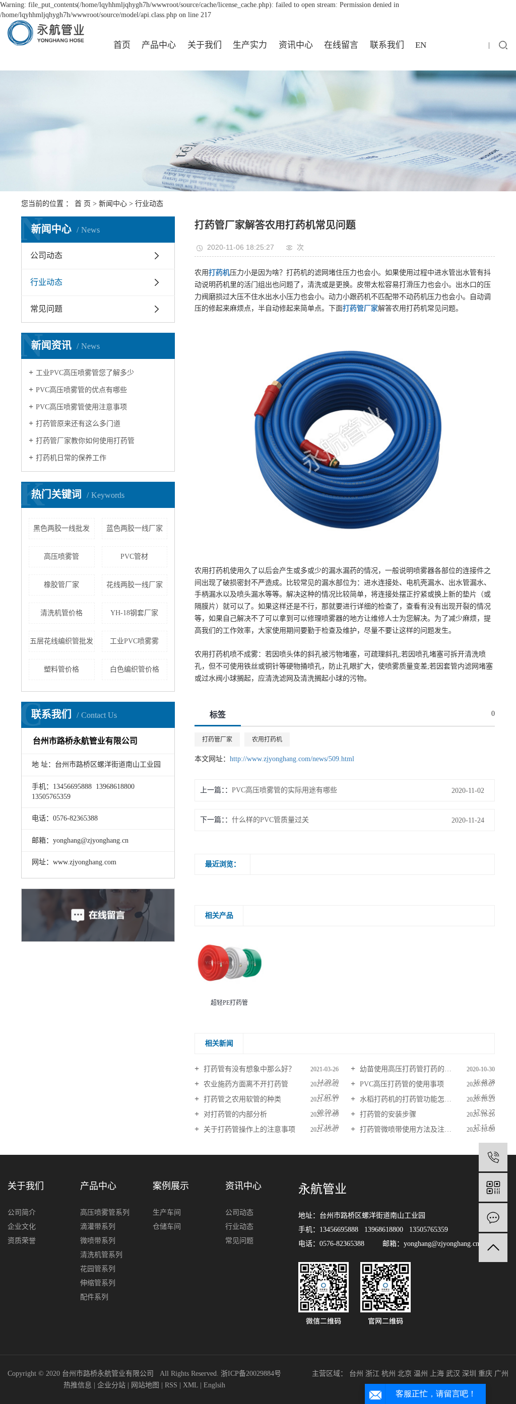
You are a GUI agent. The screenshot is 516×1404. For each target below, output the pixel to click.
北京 (405, 1373)
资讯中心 (296, 45)
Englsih (214, 1385)
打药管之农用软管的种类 (241, 1099)
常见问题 (46, 309)
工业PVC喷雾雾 (134, 641)
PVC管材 (134, 556)
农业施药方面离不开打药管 (245, 1084)
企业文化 (22, 1226)
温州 (421, 1373)
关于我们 (204, 45)
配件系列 (94, 1297)
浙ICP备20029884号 (251, 1373)
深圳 (469, 1373)
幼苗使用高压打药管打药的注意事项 (415, 1069)
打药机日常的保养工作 (71, 458)
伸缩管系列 (97, 1283)
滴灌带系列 (97, 1226)
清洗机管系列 (101, 1255)
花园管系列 (97, 1269)
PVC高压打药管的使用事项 (401, 1084)
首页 (122, 45)
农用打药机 (267, 739)
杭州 (388, 1373)
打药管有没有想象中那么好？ (248, 1069)
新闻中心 (113, 203)
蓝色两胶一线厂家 (134, 528)
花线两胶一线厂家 (134, 584)
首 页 (83, 203)
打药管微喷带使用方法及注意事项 (412, 1129)
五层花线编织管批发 (61, 641)
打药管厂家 (217, 739)
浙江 (372, 1373)
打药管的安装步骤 (387, 1114)
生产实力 (250, 45)
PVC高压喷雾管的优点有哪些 (81, 390)
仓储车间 (167, 1226)
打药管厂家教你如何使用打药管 (85, 441)
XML (190, 1385)
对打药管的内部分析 (234, 1114)
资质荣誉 (22, 1240)
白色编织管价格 (134, 669)
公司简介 (22, 1212)
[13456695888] (493, 1157)
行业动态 (149, 203)
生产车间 (167, 1212)
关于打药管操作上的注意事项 (248, 1129)
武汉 (453, 1373)
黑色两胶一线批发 (61, 528)
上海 (437, 1373)
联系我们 (387, 45)
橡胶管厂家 (61, 584)
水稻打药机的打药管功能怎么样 (408, 1099)
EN (420, 45)
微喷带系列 (97, 1240)
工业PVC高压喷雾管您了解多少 (85, 373)
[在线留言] (493, 1217)
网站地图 (145, 1385)
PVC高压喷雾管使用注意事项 (81, 407)
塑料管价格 (61, 669)
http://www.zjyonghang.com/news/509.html (292, 759)
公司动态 (46, 255)
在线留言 (341, 45)
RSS (171, 1385)
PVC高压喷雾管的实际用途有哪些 (284, 790)
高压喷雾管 (61, 556)
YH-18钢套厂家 (134, 613)
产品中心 (159, 45)
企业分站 (111, 1385)
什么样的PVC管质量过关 (270, 820)
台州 (356, 1373)
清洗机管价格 (61, 613)
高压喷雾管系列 (105, 1212)
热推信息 (77, 1385)
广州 (501, 1373)
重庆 (485, 1373)
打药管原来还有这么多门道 (78, 423)
